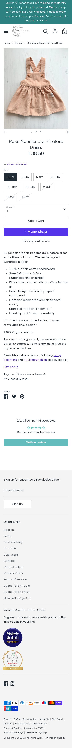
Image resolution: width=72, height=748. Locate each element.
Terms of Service (15, 579)
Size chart (11, 367)
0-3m (10, 177)
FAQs (7, 536)
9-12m (55, 177)
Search (9, 529)
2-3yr (47, 187)
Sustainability (13, 542)
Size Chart (11, 554)
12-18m (12, 187)
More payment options (36, 241)
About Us (10, 548)
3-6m (25, 177)
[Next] (67, 132)
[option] (36, 88)
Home (7, 43)
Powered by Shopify (54, 738)
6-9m (40, 177)
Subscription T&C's (17, 585)
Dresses (18, 43)
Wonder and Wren (17, 164)
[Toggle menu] (6, 31)
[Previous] (5, 132)
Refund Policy (13, 567)
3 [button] (40, 131)
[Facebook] (6, 683)
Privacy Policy (13, 573)
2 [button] (36, 131)
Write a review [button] (36, 442)
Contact (9, 560)
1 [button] (31, 132)
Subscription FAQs (17, 591)
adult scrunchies (35, 359)
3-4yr (10, 196)
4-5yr (25, 196)
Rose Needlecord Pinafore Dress (44, 43)
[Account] (55, 29)
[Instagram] (12, 683)
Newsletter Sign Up (17, 598)
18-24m (30, 187)
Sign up (17, 503)
